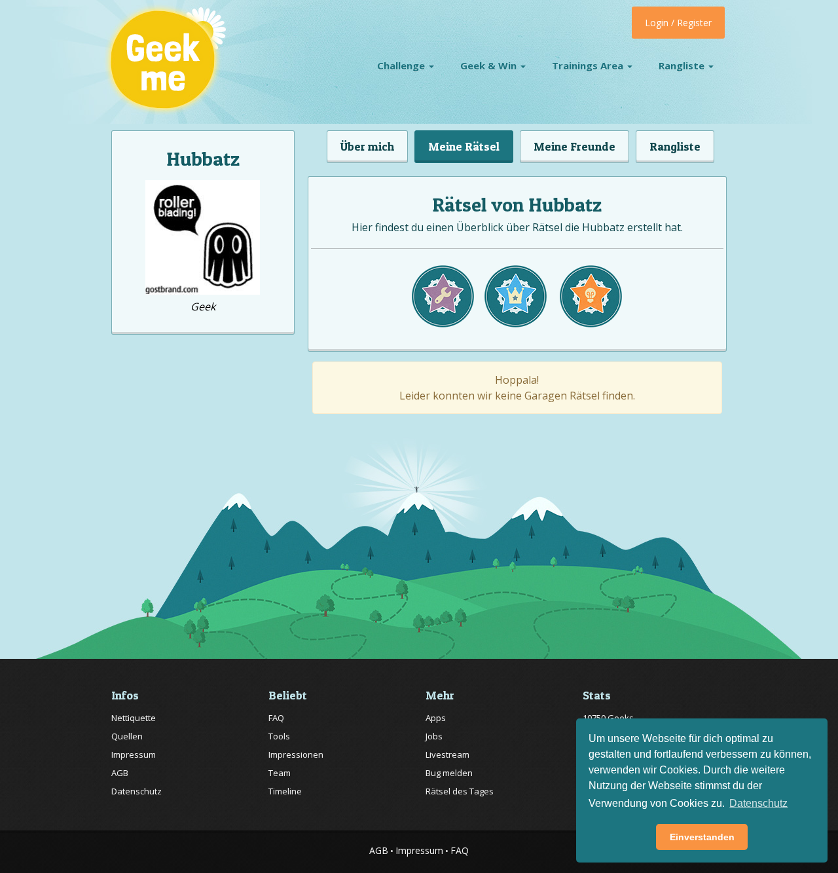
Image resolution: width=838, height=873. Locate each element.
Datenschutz (136, 791)
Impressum (133, 754)
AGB (119, 773)
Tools (279, 736)
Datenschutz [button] (758, 803)
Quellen (127, 736)
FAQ (276, 718)
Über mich (367, 146)
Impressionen (295, 754)
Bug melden (449, 773)
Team (279, 773)
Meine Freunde (574, 146)
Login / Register (678, 22)
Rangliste (683, 65)
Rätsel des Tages (460, 791)
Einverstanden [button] (702, 837)
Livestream (447, 754)
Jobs (434, 736)
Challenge (402, 65)
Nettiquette (133, 718)
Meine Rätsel (464, 146)
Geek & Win (489, 65)
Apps (436, 718)
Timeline (285, 791)
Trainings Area (589, 65)
